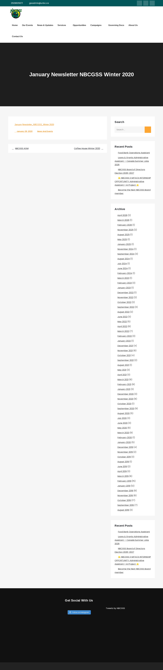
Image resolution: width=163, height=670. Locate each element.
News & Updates (45, 25)
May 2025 (122, 239)
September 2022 (125, 307)
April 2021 (122, 374)
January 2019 (123, 485)
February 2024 (124, 273)
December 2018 (125, 490)
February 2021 (124, 384)
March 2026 (123, 220)
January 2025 (124, 244)
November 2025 (125, 229)
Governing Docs (116, 25)
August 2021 (123, 365)
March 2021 (123, 379)
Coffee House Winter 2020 (87, 148)
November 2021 (125, 350)
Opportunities (79, 25)
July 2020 (122, 418)
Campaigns (95, 25)
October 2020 (124, 403)
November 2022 (125, 297)
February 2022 (124, 336)
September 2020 (125, 408)
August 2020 (123, 413)
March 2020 (123, 432)
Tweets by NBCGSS (115, 608)
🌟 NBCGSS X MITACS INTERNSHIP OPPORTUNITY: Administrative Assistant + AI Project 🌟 (133, 181)
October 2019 (124, 456)
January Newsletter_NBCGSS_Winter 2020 (34, 124)
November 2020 (125, 398)
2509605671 (17, 3)
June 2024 (122, 268)
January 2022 (124, 340)
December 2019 (125, 447)
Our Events (27, 25)
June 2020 (122, 423)
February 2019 (124, 481)
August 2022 (123, 311)
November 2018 (125, 495)
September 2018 (125, 505)
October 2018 (124, 500)
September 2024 (125, 253)
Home (15, 25)
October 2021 (124, 355)
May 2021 (121, 369)
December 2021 (125, 345)
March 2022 (123, 331)
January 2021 (123, 389)
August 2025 (123, 234)
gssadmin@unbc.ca (39, 3)
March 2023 (123, 278)
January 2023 (124, 287)
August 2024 (123, 258)
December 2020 (125, 394)
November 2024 (125, 249)
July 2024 (122, 263)
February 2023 (124, 282)
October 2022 (124, 302)
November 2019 (125, 452)
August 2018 (123, 510)
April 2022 (122, 326)
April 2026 (122, 215)
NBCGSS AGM (22, 148)
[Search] (148, 129)
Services (62, 25)
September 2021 (125, 360)
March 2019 (123, 476)
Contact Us (17, 36)
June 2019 (122, 466)
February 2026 (124, 225)
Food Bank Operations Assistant (134, 152)
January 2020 (124, 442)
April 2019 (122, 471)
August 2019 (123, 461)
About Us (133, 25)
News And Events (45, 131)
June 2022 (122, 316)
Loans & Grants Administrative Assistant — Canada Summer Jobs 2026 (132, 161)
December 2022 (125, 292)
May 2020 (122, 427)
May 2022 (122, 321)
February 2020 (124, 437)
